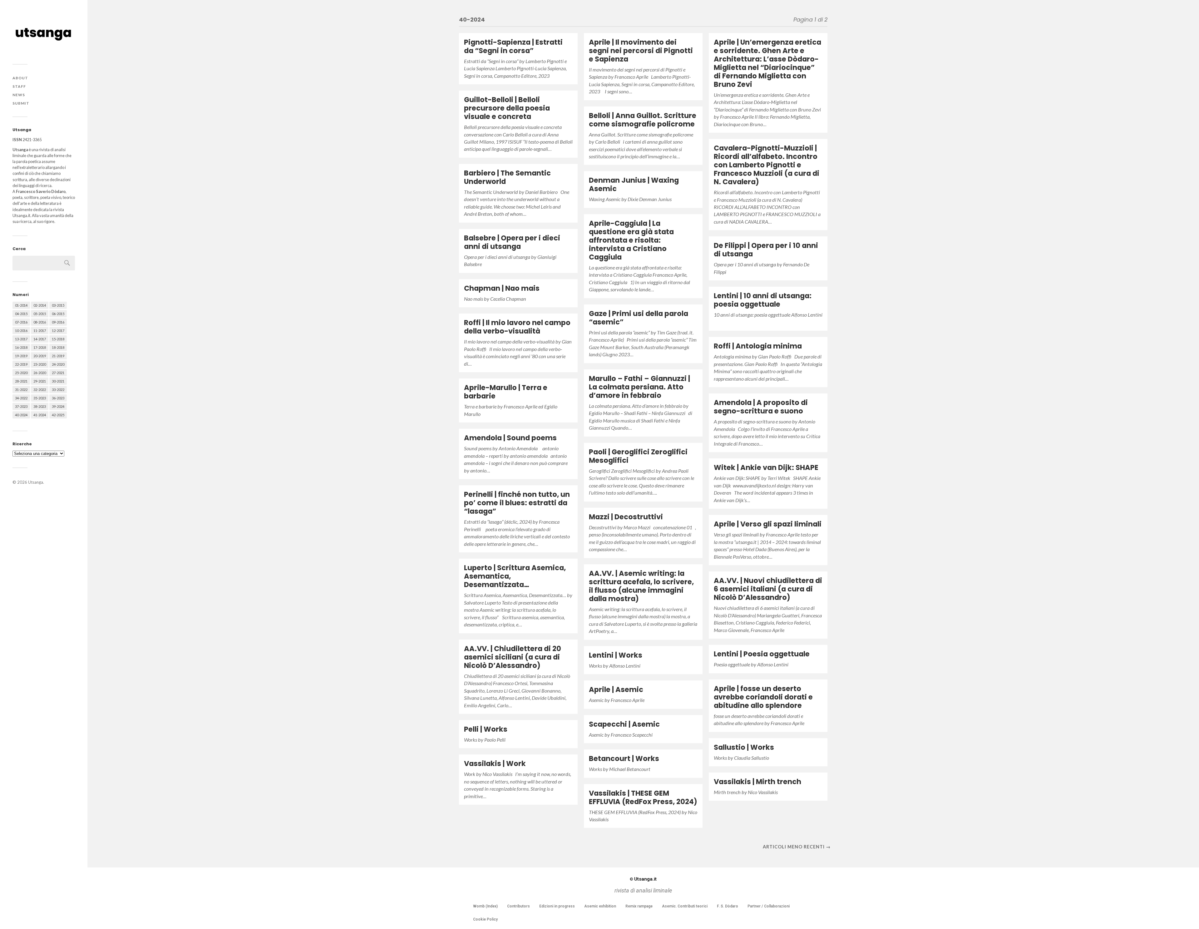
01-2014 (21, 305)
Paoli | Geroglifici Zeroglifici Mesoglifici (638, 456)
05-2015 (39, 314)
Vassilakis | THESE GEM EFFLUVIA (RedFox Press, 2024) (643, 797)
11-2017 (39, 331)
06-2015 (58, 314)
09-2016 (58, 322)
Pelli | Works (485, 729)
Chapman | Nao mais (502, 288)
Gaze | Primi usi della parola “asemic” (638, 318)
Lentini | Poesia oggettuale (762, 654)
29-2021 (39, 381)
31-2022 (21, 390)
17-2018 (39, 347)
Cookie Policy (485, 919)
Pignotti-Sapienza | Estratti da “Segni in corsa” (513, 46)
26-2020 (39, 373)
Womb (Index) (485, 906)
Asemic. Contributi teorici (685, 906)
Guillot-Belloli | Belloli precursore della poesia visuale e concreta (507, 108)
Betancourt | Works (624, 758)
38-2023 (39, 406)
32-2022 (39, 390)
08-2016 (39, 322)
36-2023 (58, 398)
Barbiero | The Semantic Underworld (507, 177)
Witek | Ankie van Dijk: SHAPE (766, 467)
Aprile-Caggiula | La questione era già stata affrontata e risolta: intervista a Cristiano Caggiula (631, 240)
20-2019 (39, 356)
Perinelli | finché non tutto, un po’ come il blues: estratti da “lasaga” (517, 502)
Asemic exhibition (600, 906)
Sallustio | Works (744, 747)
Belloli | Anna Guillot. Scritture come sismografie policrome (642, 120)
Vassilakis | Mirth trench (757, 782)
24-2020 (58, 364)
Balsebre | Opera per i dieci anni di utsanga (512, 242)
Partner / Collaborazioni (769, 906)
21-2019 (58, 356)
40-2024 (21, 415)
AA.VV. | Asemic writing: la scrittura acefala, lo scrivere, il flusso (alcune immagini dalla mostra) (641, 586)
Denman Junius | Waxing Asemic (634, 184)
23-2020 (39, 364)
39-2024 (58, 406)
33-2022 (58, 390)
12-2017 (58, 331)
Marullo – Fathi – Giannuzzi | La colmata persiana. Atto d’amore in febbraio (639, 386)
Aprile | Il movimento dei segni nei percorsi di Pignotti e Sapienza (641, 50)
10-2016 (21, 331)
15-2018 (58, 339)
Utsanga (35, 482)
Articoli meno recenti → (797, 846)
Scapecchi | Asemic (624, 724)
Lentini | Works (615, 655)
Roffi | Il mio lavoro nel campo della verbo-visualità (517, 327)
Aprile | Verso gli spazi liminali (768, 524)
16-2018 (21, 347)
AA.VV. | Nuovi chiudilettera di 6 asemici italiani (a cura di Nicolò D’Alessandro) (768, 589)
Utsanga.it (643, 879)
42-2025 (58, 415)
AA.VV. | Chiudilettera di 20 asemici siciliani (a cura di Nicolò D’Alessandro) (512, 657)
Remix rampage (639, 906)
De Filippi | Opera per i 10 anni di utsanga (766, 249)
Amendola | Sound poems (510, 438)
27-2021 (58, 373)
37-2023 (21, 406)
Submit (20, 103)
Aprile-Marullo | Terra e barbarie (505, 392)
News (18, 94)
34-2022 (21, 398)
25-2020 (21, 373)
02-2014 (39, 305)
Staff (19, 86)
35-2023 (39, 398)
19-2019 (21, 356)
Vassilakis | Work (495, 763)
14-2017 (39, 339)
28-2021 (21, 381)
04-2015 (21, 314)
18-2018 (58, 347)
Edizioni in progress (557, 906)
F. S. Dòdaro (727, 906)
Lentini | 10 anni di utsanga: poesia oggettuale (763, 300)
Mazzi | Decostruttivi (626, 517)
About (20, 78)
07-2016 (21, 322)
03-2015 (58, 305)
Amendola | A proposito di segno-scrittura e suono (761, 407)
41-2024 (39, 415)
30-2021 (58, 381)
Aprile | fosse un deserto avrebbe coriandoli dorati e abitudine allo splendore (763, 697)
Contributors (518, 906)
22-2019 (21, 364)
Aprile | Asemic (616, 689)
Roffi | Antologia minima (758, 346)
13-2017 (21, 339)
